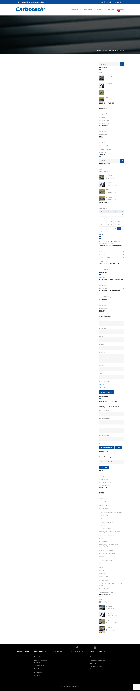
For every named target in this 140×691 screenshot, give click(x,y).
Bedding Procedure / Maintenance (111, 512)
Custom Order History (106, 550)
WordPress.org (105, 152)
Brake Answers (104, 508)
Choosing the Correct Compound (109, 532)
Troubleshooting (106, 528)
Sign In (122, 2)
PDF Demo (102, 574)
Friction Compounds (107, 522)
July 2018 (103, 117)
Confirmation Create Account (108, 535)
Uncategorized (103, 135)
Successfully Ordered (105, 589)
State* (101, 365)
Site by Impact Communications (70, 686)
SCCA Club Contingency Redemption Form (110, 584)
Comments (106, 149)
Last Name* (102, 328)
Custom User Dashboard (107, 553)
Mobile (101, 344)
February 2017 (105, 120)
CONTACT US (57, 651)
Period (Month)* (104, 435)
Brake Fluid (104, 515)
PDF (100, 72)
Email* (101, 336)
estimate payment (107, 447)
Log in (103, 142)
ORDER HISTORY (77, 651)
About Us (93, 663)
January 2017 (105, 123)
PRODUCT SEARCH (22, 651)
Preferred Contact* (105, 382)
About (101, 498)
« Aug (101, 234)
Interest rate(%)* (104, 427)
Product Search (104, 580)
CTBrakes (109, 76)
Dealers (101, 557)
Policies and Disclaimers (106, 577)
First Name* (103, 320)
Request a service (106, 392)
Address (102, 352)
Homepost (102, 131)
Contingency (103, 541)
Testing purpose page (106, 592)
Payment (102, 443)
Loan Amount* (104, 411)
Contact (101, 538)
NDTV (103, 633)
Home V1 (102, 567)
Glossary (103, 525)
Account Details (104, 502)
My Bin (101, 570)
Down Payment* (104, 419)
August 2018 (104, 114)
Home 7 (101, 564)
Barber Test (103, 505)
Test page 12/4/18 (106, 561)
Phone (103, 387)
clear (118, 447)
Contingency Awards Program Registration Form (108, 546)
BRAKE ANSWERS (40, 651)
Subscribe (104, 467)
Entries (104, 146)
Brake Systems (105, 519)
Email (103, 384)
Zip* (100, 373)
